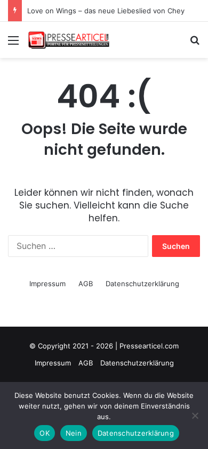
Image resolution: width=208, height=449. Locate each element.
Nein (74, 433)
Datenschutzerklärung (142, 283)
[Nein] (194, 415)
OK (44, 433)
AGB (85, 283)
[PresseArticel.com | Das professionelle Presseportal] (69, 40)
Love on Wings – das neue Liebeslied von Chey (106, 10)
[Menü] (13, 44)
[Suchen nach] (194, 44)
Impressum (47, 283)
